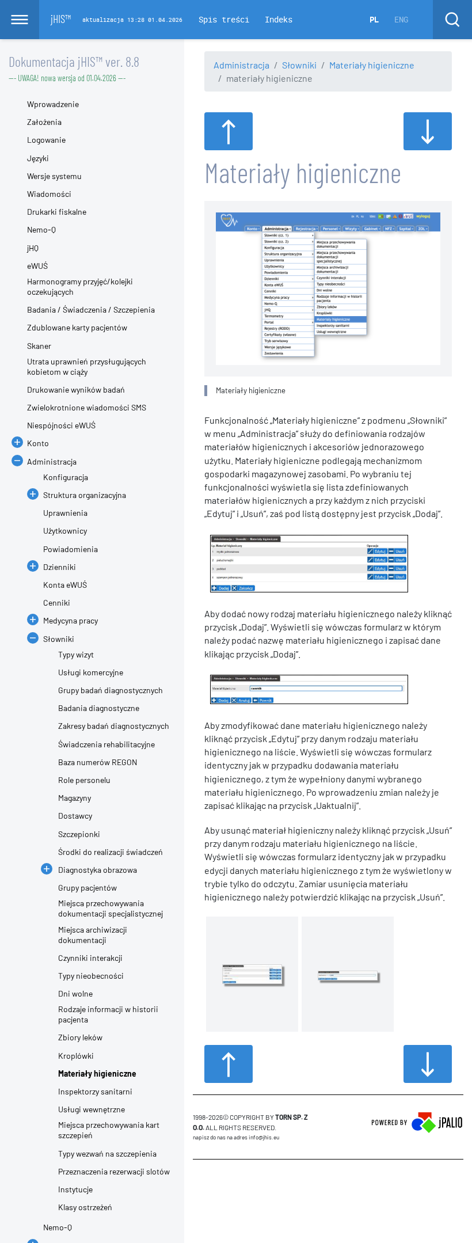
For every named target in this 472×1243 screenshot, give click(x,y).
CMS (199, 1181)
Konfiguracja (65, 477)
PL (374, 19)
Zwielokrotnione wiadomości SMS (86, 407)
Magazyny (74, 798)
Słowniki (299, 64)
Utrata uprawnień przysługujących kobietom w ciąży (86, 366)
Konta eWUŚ (65, 585)
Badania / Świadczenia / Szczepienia (91, 309)
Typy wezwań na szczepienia (107, 1153)
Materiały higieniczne (371, 64)
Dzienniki (59, 567)
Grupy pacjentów (87, 887)
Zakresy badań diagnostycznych (113, 726)
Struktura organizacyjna (84, 495)
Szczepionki (79, 834)
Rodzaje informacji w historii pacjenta (108, 1014)
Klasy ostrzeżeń (85, 1207)
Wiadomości (49, 194)
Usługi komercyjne (90, 672)
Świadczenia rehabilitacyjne (106, 744)
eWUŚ (37, 266)
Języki (38, 158)
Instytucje (75, 1189)
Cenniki (56, 602)
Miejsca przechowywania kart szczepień (108, 1130)
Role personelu (84, 780)
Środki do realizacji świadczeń (110, 852)
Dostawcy (75, 815)
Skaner (39, 346)
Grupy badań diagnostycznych (110, 690)
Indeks (278, 19)
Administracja (241, 64)
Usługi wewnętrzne (91, 1109)
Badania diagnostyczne (98, 708)
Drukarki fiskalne (56, 211)
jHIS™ (61, 18)
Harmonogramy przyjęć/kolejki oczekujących (80, 286)
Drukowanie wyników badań (76, 389)
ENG (401, 19)
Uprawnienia (65, 513)
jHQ (33, 248)
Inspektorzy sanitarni (95, 1091)
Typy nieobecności (91, 975)
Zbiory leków (80, 1037)
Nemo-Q (41, 229)
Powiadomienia (70, 549)
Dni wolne (75, 993)
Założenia (44, 122)
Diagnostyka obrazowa (97, 870)
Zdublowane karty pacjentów (77, 327)
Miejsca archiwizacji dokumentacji (92, 935)
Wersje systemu (54, 176)
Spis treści (224, 19)
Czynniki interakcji (90, 958)
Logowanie (46, 140)
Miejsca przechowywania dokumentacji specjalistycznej (110, 908)
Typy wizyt (76, 654)
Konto (38, 443)
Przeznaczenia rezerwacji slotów (114, 1171)
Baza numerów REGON (97, 762)
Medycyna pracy (70, 620)
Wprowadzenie (53, 104)
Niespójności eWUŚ (61, 425)
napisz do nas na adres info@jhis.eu (236, 1137)
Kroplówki (76, 1055)
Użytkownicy (65, 530)
